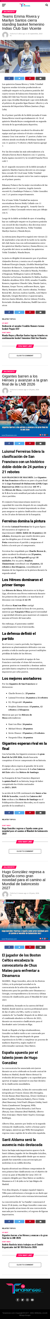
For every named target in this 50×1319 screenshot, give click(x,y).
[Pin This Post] (30, 78)
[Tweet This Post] (19, 78)
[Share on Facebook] (9, 78)
